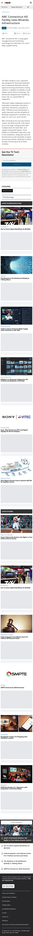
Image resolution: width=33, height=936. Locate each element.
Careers (4, 913)
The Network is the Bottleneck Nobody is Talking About (15, 862)
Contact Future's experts (9, 897)
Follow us (18, 33)
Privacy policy (6, 901)
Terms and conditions (8, 893)
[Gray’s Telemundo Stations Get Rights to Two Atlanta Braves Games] (16, 833)
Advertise (5, 920)
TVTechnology (13, 28)
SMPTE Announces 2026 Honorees (17, 869)
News (4, 28)
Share (6, 33)
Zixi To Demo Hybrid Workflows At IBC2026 (16, 847)
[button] (2, 2)
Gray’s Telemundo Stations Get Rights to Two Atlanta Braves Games (17, 839)
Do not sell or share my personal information (15, 924)
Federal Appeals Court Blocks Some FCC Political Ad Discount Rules (17, 854)
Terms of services (22, 169)
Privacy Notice (25, 171)
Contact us (5, 917)
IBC (28, 7)
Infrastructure (5, 12)
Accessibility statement (9, 909)
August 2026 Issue (16, 7)
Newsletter (27, 33)
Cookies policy (6, 905)
